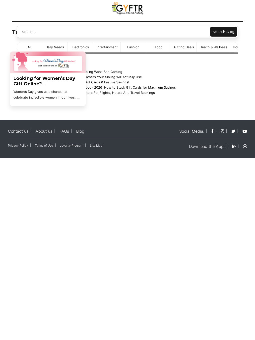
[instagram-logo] (222, 131)
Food (159, 47)
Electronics (80, 47)
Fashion (133, 47)
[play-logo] (234, 146)
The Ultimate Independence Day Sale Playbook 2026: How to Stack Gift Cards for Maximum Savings (98, 87)
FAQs (64, 131)
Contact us (18, 131)
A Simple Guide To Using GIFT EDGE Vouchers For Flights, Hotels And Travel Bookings (88, 93)
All (29, 47)
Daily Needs (55, 47)
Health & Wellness (213, 47)
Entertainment (107, 47)
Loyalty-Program (71, 145)
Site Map (96, 145)
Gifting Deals (184, 47)
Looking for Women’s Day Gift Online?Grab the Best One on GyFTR (47, 81)
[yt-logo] (245, 131)
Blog (80, 131)
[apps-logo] (245, 146)
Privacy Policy (18, 145)
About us (44, 131)
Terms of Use (44, 145)
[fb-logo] (212, 131)
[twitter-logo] (233, 131)
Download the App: (207, 146)
